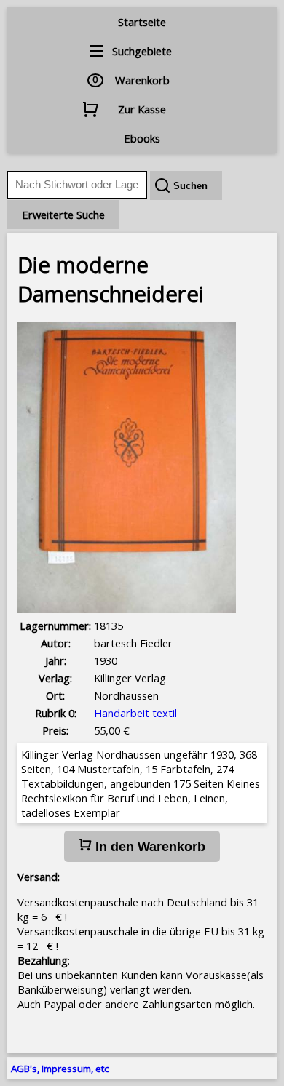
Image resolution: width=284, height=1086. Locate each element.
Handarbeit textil (135, 713)
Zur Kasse (142, 109)
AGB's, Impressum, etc (60, 1068)
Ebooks (142, 138)
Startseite (142, 22)
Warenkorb (142, 80)
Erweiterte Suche (63, 214)
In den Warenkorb (148, 846)
